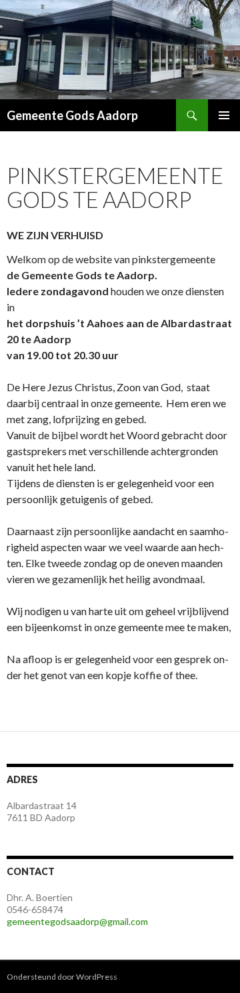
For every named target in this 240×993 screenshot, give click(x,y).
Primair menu (224, 115)
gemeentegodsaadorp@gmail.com (77, 921)
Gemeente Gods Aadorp (72, 115)
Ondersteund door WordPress (62, 977)
